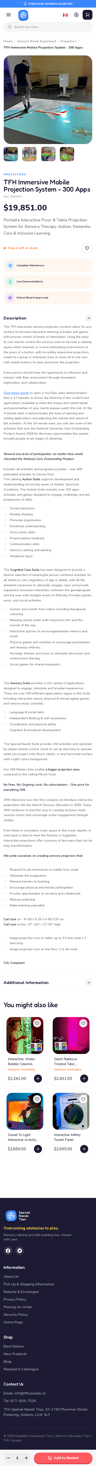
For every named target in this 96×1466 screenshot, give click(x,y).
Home (8, 41)
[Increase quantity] (26, 1458)
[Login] (76, 15)
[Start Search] (10, 27)
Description (15, 318)
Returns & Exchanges (21, 1291)
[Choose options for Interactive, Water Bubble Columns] (38, 1079)
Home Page (13, 1322)
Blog (7, 1361)
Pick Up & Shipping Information (29, 1284)
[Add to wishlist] (37, 1023)
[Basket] (87, 15)
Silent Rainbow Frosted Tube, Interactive (65, 1064)
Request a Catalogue (21, 1369)
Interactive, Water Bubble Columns (21, 1061)
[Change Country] (65, 15)
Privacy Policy (15, 1299)
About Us (11, 1276)
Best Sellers (14, 1346)
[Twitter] (19, 1250)
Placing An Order (18, 1307)
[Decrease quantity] (8, 1458)
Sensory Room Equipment (36, 41)
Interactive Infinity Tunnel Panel (67, 1137)
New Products (15, 1354)
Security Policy (16, 1314)
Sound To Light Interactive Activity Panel (22, 1139)
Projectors (68, 41)
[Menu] (8, 15)
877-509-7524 (23, 1400)
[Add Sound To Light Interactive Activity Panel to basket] (38, 1149)
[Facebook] (8, 1250)
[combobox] (51, 27)
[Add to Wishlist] (87, 248)
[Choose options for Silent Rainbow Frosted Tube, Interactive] (84, 1079)
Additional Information (26, 982)
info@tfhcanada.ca (30, 1393)
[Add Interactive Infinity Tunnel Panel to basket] (84, 1149)
